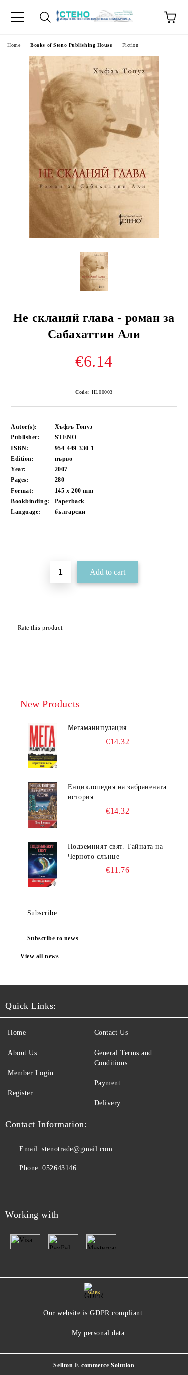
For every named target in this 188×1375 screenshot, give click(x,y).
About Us (22, 1053)
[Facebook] (18, 1188)
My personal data (98, 1333)
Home (13, 45)
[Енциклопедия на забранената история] (42, 805)
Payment (107, 1083)
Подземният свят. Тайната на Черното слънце (115, 851)
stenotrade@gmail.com (77, 1149)
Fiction (130, 45)
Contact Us (111, 1032)
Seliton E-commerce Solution (93, 1365)
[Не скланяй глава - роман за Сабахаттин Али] (94, 236)
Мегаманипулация (97, 728)
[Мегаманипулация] (42, 745)
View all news (39, 956)
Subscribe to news (53, 938)
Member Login (31, 1073)
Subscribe (42, 913)
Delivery (107, 1103)
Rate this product (40, 627)
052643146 (59, 1168)
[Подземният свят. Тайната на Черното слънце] (42, 864)
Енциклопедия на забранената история (117, 792)
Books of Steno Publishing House (71, 45)
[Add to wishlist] (170, 545)
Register (20, 1093)
